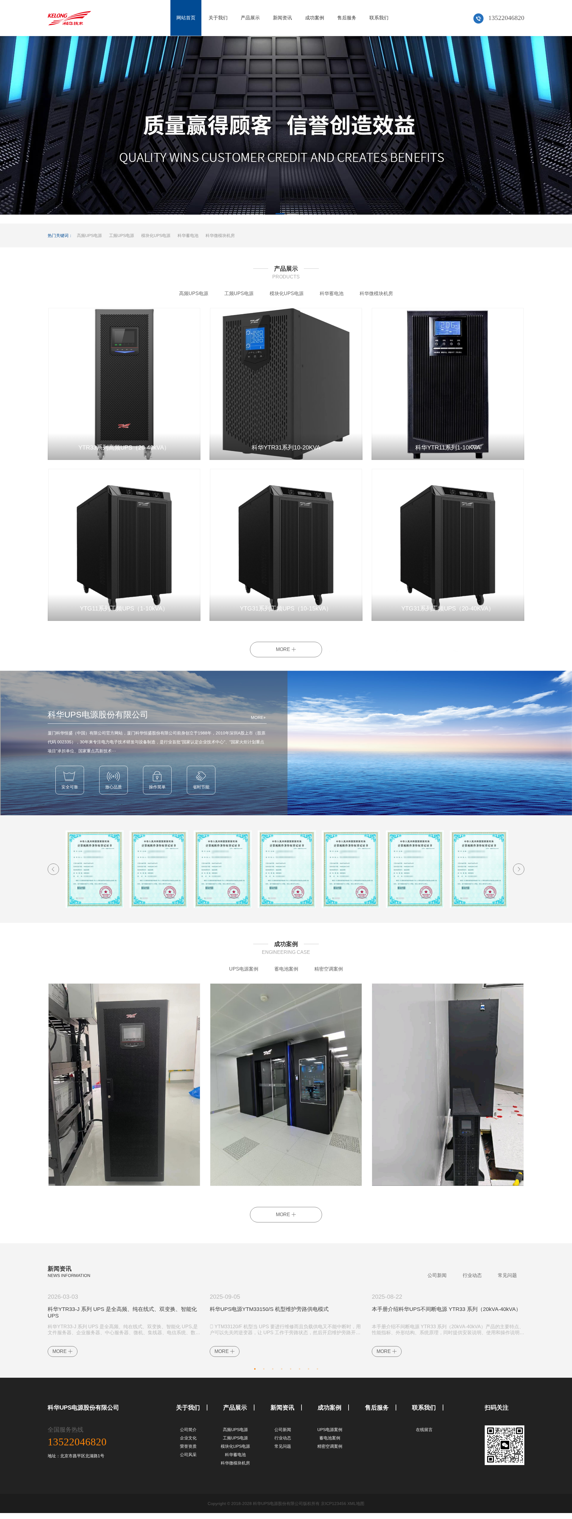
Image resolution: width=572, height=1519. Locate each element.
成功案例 (314, 17)
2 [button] (291, 215)
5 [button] (290, 1367)
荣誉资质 (188, 1446)
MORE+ (258, 717)
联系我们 (378, 17)
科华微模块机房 (220, 235)
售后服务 (346, 17)
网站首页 (185, 17)
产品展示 (250, 17)
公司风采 (188, 1454)
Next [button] (518, 869)
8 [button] (317, 1367)
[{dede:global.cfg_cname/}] (69, 18)
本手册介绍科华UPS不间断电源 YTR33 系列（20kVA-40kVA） (446, 1309)
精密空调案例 (328, 968)
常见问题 (507, 1275)
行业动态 (472, 1275)
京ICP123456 (333, 1503)
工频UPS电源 (121, 235)
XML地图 (355, 1503)
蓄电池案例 (286, 968)
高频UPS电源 (89, 235)
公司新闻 (437, 1275)
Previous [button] (53, 869)
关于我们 (218, 17)
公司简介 (188, 1429)
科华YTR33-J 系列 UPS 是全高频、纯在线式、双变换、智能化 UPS (122, 1312)
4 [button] (282, 1367)
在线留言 (424, 1429)
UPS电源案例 (243, 968)
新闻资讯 (282, 17)
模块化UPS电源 (155, 235)
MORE (283, 649)
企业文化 (188, 1438)
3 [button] (273, 1367)
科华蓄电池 (188, 235)
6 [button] (299, 1367)
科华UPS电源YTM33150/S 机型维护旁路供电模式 (269, 1309)
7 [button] (308, 1367)
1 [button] (280, 215)
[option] (286, 130)
